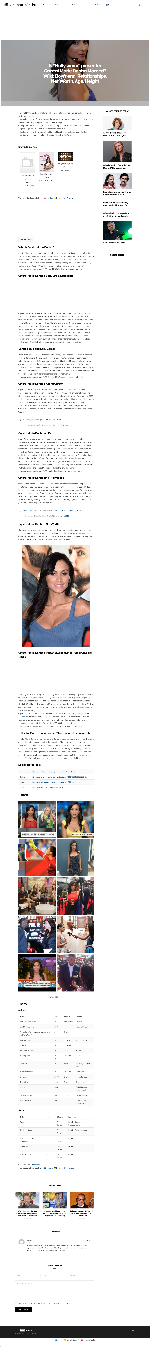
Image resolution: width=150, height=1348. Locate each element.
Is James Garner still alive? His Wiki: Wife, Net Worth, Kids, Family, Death (81, 1213)
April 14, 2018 (63, 425)
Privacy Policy (26, 1333)
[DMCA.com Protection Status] (26, 1331)
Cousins (22, 367)
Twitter (21, 716)
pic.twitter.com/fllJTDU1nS (51, 419)
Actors (75, 59)
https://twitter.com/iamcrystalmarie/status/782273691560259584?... (59, 777)
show (30, 239)
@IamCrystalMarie (55, 510)
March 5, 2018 (63, 516)
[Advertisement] (75, 25)
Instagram (81, 713)
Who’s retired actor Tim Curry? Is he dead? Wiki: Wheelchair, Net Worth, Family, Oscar (27, 1213)
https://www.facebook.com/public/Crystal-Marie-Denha (54, 772)
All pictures (57, 997)
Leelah (29, 1240)
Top (133, 1330)
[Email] (8, 136)
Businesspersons (61, 5)
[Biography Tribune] (22, 5)
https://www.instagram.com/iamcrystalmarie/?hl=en (53, 782)
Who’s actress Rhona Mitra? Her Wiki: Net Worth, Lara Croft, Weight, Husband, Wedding (55, 1213)
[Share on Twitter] (8, 125)
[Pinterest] (8, 130)
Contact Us (34, 1333)
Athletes (46, 5)
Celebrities (76, 5)
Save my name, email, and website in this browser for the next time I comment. (44, 1303)
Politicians (98, 5)
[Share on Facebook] (8, 119)
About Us (18, 1333)
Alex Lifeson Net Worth (114, 242)
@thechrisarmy (29, 510)
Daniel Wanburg (71, 87)
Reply (88, 1240)
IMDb (27, 1164)
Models (88, 5)
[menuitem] (110, 5)
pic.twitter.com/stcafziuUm (75, 510)
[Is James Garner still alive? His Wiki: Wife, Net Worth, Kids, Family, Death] (82, 1200)
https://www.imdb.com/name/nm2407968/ (49, 787)
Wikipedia (35, 1164)
